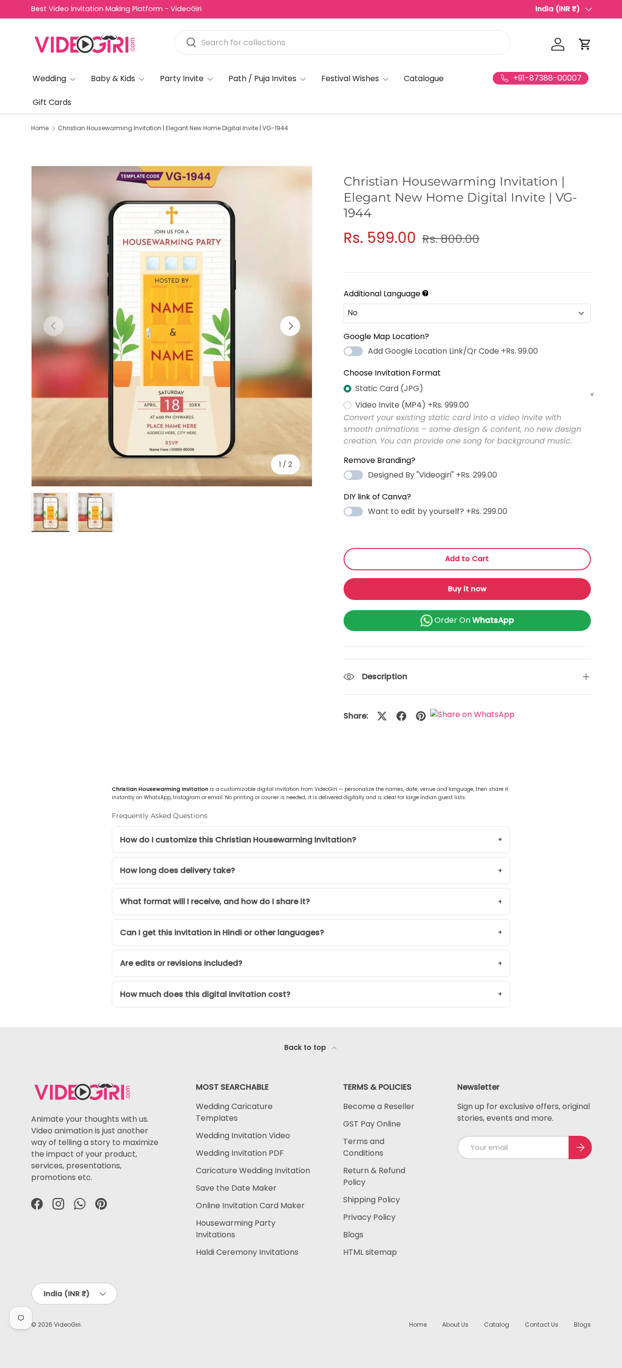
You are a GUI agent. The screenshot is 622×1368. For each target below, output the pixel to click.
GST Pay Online (372, 1123)
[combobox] (342, 42)
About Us (455, 1324)
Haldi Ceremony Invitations (247, 1252)
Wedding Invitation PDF (240, 1153)
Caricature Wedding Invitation (253, 1170)
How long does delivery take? (177, 870)
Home (40, 128)
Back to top (306, 1047)
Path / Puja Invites (262, 78)
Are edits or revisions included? (181, 963)
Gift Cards (52, 102)
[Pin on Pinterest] (421, 716)
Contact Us (541, 1324)
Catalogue (424, 78)
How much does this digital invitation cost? (205, 994)
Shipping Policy (371, 1199)
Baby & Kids (113, 78)
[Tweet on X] (382, 716)
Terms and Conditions (363, 1147)
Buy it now (467, 589)
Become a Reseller (379, 1106)
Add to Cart (467, 559)
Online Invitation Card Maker (250, 1205)
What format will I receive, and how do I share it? (215, 901)
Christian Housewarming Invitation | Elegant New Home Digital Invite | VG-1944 (173, 128)
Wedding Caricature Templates (234, 1112)
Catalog (496, 1324)
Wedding (49, 78)
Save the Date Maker (236, 1188)
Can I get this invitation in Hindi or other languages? (222, 932)
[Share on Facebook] (401, 716)
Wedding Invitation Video (243, 1135)
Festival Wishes (350, 78)
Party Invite (182, 78)
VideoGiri (67, 1324)
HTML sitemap (370, 1252)
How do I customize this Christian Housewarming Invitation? (238, 839)
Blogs (353, 1234)
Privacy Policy (369, 1217)
